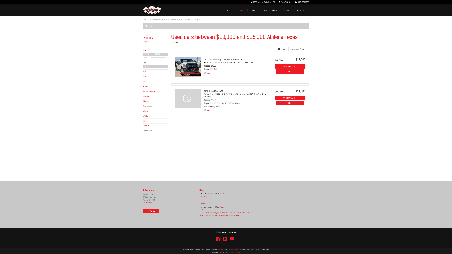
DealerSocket (234, 249)
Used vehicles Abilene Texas (158, 20)
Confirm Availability (290, 66)
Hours (222, 193)
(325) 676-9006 (205, 196)
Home (227, 10)
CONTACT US (151, 211)
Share (290, 71)
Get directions (148, 203)
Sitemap (238, 253)
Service (287, 10)
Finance (254, 10)
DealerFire (221, 249)
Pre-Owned (240, 10)
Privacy (232, 253)
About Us (300, 10)
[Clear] (152, 42)
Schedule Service (270, 10)
